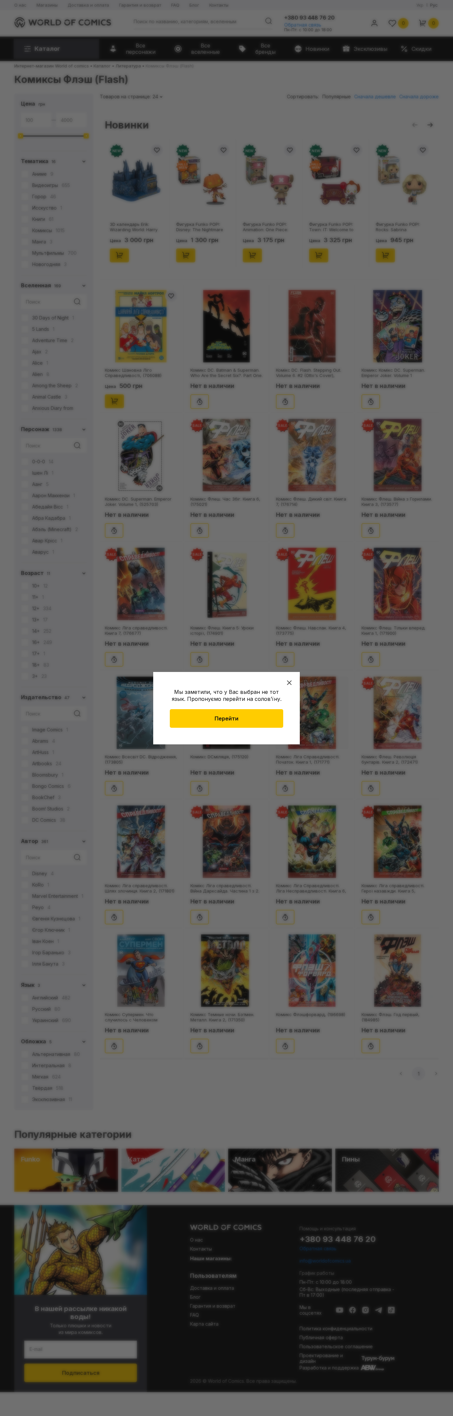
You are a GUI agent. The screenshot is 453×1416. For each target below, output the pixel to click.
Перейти (226, 718)
